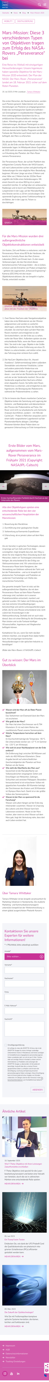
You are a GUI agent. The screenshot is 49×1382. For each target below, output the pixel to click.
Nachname (9, 978)
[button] (3, 486)
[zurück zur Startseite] (5, 4)
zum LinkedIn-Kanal (18, 1373)
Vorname (8, 965)
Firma (7, 992)
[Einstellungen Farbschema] (45, 1375)
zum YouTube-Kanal (5, 1373)
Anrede (7, 951)
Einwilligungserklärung (16, 1045)
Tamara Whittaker (33, 91)
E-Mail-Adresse (10, 1005)
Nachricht (8, 1019)
